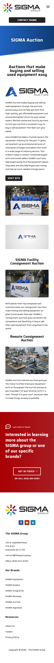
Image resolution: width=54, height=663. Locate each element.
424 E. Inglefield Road (16, 542)
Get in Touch (26, 471)
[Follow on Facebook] (21, 522)
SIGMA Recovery (13, 596)
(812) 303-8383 (31, 478)
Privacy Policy (12, 637)
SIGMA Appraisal (13, 607)
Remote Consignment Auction (27, 338)
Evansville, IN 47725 (15, 549)
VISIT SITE (14, 178)
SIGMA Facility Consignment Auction (27, 261)
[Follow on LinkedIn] (33, 522)
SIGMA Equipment (14, 579)
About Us (10, 626)
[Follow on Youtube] (27, 522)
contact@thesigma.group (18, 555)
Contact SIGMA (27, 20)
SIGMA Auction (12, 602)
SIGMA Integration (14, 590)
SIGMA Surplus (12, 585)
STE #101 (10, 546)
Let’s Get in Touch (21, 427)
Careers (8, 631)
